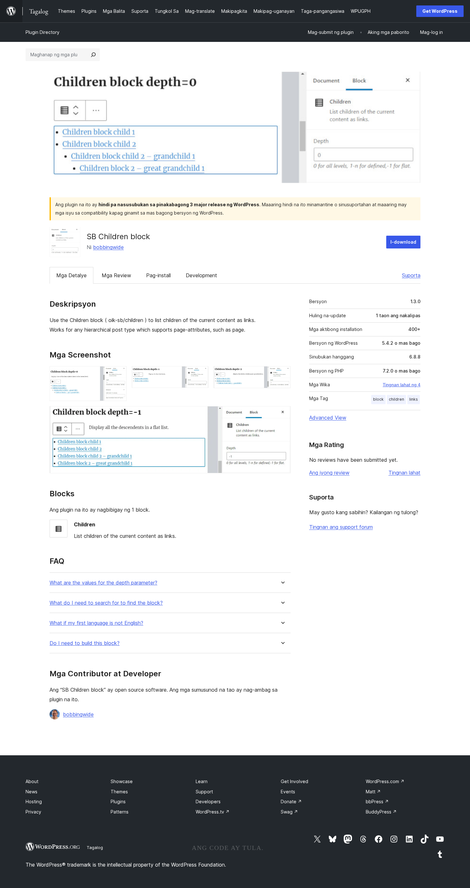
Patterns (120, 811)
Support (204, 791)
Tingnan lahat (404, 472)
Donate (291, 801)
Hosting (34, 801)
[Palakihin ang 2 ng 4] (200, 375)
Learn (202, 781)
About (32, 781)
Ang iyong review (329, 472)
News (31, 791)
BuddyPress (381, 811)
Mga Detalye (71, 275)
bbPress (377, 801)
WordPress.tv (213, 811)
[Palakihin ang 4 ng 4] (282, 415)
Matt (373, 791)
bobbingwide (108, 247)
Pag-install (158, 275)
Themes (119, 791)
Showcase (122, 781)
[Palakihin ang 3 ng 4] (282, 375)
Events (288, 791)
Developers (208, 801)
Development (201, 275)
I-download (403, 242)
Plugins (118, 801)
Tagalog (95, 847)
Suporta (411, 275)
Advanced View (327, 417)
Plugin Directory (42, 32)
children (396, 399)
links (413, 399)
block (378, 399)
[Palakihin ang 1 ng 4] (118, 375)
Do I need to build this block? (85, 643)
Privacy (33, 811)
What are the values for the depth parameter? (103, 583)
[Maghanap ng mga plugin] (93, 54)
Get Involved (294, 781)
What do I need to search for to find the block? (106, 603)
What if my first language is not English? (96, 623)
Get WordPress (440, 11)
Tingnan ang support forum (341, 527)
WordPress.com (385, 781)
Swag (289, 811)
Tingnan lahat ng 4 (401, 384)
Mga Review (116, 275)
